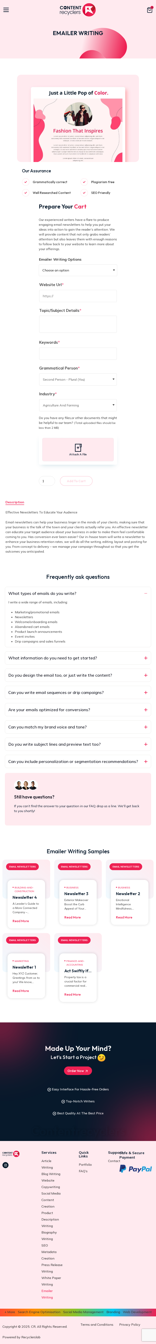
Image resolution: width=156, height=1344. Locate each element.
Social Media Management (83, 1312)
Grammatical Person (68, 368)
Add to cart (76, 481)
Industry (57, 394)
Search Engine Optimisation (39, 1312)
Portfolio (85, 1164)
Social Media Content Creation (51, 1199)
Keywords (58, 342)
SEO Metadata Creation (48, 1251)
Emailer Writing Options (60, 259)
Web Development (137, 1312)
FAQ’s (83, 1171)
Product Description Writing (50, 1219)
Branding (113, 1312)
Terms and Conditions (96, 1324)
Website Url (60, 285)
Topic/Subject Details (69, 310)
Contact (114, 1161)
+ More (9, 1312)
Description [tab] (14, 502)
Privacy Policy (129, 1324)
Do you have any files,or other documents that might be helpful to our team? (78, 423)
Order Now (75, 1071)
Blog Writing (50, 1174)
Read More (21, 921)
